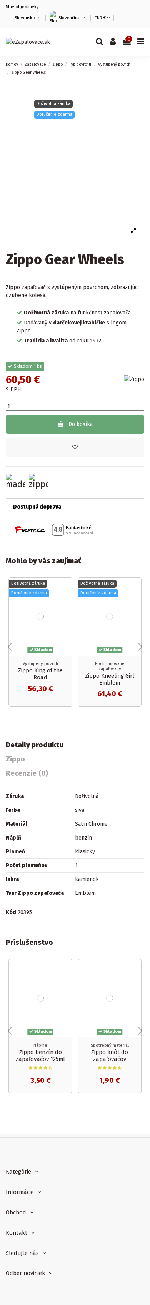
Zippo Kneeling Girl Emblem (109, 679)
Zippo (15, 759)
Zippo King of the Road (40, 674)
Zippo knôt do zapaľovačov (109, 1055)
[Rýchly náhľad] (66, 602)
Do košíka (80, 424)
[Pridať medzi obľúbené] (75, 447)
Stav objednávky (22, 6)
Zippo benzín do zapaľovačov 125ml (40, 1055)
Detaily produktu (34, 745)
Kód (11, 912)
